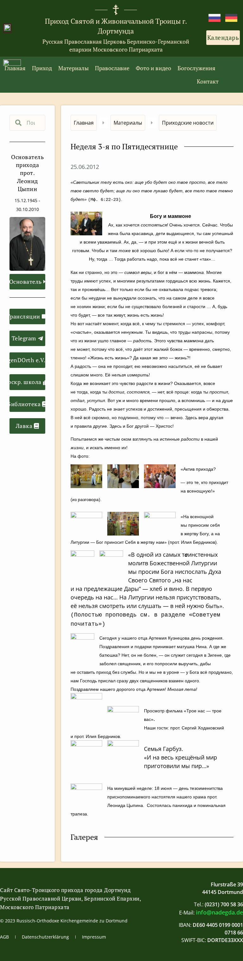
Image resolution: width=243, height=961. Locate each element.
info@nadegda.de (219, 912)
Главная (15, 68)
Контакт (208, 81)
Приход (42, 68)
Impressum (94, 937)
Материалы (73, 68)
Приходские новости (188, 122)
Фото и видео (153, 68)
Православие (112, 68)
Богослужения (196, 68)
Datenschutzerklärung (45, 937)
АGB (4, 937)
